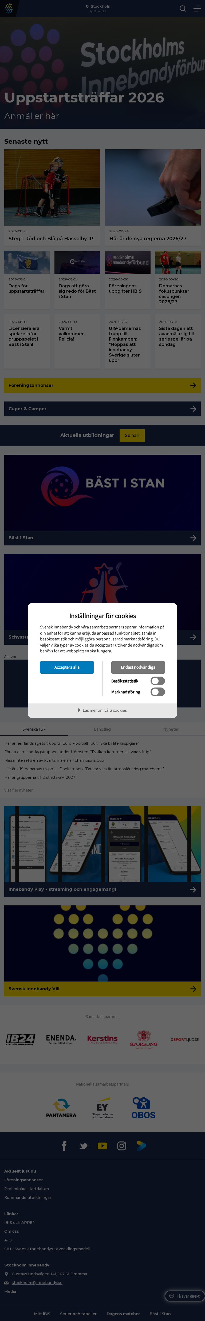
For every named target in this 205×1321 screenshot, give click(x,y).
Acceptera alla (67, 667)
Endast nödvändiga (138, 667)
